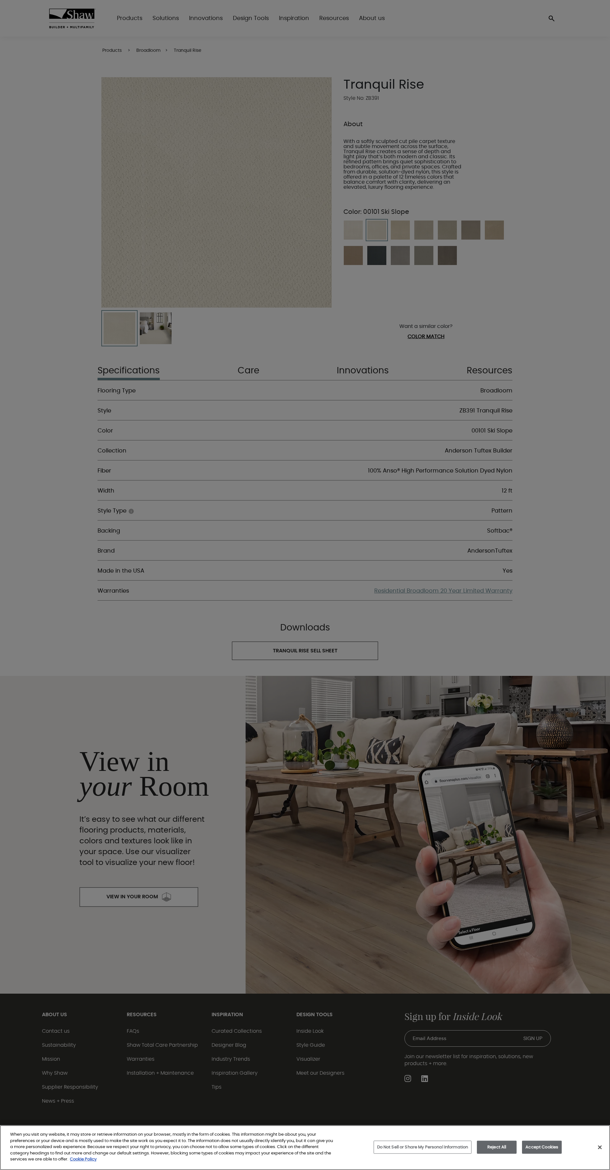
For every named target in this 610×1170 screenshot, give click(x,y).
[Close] (600, 1147)
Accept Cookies (541, 1147)
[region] (305, 1147)
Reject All (496, 1147)
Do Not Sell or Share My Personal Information (422, 1147)
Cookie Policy (83, 1159)
